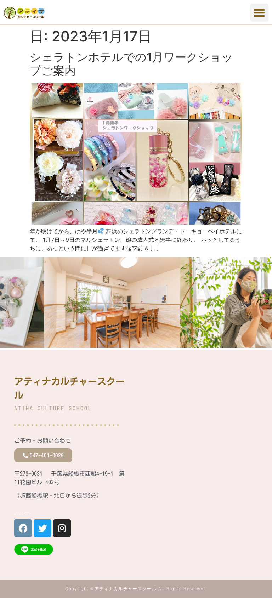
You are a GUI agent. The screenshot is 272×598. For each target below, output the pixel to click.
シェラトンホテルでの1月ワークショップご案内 (131, 63)
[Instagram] (62, 528)
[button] (259, 13)
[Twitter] (42, 528)
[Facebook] (23, 528)
